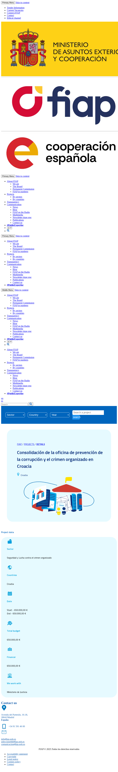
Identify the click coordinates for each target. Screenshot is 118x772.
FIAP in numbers (20, 191)
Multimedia (18, 215)
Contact (10, 15)
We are (16, 184)
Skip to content (22, 2)
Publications (18, 220)
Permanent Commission (23, 189)
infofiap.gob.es (8, 739)
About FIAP (12, 181)
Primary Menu (8, 3)
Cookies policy (14, 762)
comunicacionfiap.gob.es (13, 744)
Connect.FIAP (13, 13)
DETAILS (40, 444)
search (76, 417)
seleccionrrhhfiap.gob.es (12, 741)
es (2, 401)
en (2, 398)
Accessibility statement (17, 754)
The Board (17, 186)
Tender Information (15, 7)
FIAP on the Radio (21, 212)
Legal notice (12, 759)
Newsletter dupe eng (22, 217)
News (15, 207)
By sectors (17, 197)
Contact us (17, 222)
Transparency (13, 202)
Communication (14, 204)
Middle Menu (7, 290)
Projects (10, 194)
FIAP (19, 444)
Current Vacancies (15, 10)
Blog (15, 209)
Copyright (11, 756)
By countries (18, 199)
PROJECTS (29, 444)
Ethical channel (14, 18)
